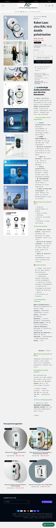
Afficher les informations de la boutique (41, 82)
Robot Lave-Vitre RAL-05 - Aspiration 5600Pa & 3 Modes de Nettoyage (15, 485)
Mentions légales (28, 517)
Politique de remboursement (44, 514)
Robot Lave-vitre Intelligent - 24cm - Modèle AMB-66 (40, 484)
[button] (3, 5)
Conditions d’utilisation (22, 516)
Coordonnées (34, 516)
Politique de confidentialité (26, 514)
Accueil (7, 1)
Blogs (49, 1)
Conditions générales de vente (43, 517)
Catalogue (21, 1)
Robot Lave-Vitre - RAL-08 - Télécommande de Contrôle (15, 453)
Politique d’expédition (45, 516)
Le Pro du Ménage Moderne (24, 513)
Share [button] (37, 415)
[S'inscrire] (27, 501)
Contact (36, 1)
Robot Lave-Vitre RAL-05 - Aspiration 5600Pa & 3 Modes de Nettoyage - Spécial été (40, 453)
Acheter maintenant (43, 61)
